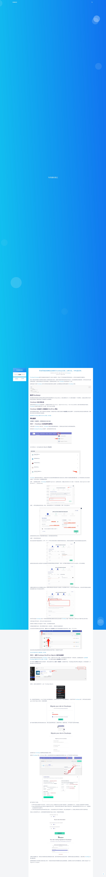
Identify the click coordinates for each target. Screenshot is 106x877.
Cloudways (69, 373)
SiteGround (37, 404)
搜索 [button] (20, 374)
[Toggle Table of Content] (89, 387)
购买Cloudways (32, 388)
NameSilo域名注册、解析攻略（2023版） (38, 652)
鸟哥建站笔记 (14, 2)
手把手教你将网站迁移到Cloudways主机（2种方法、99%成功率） (60, 371)
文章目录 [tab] (16, 378)
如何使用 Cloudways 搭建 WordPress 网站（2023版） (41, 415)
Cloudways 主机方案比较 (33, 389)
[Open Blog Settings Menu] (103, 874)
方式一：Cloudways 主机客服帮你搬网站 (34, 391)
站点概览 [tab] (22, 378)
